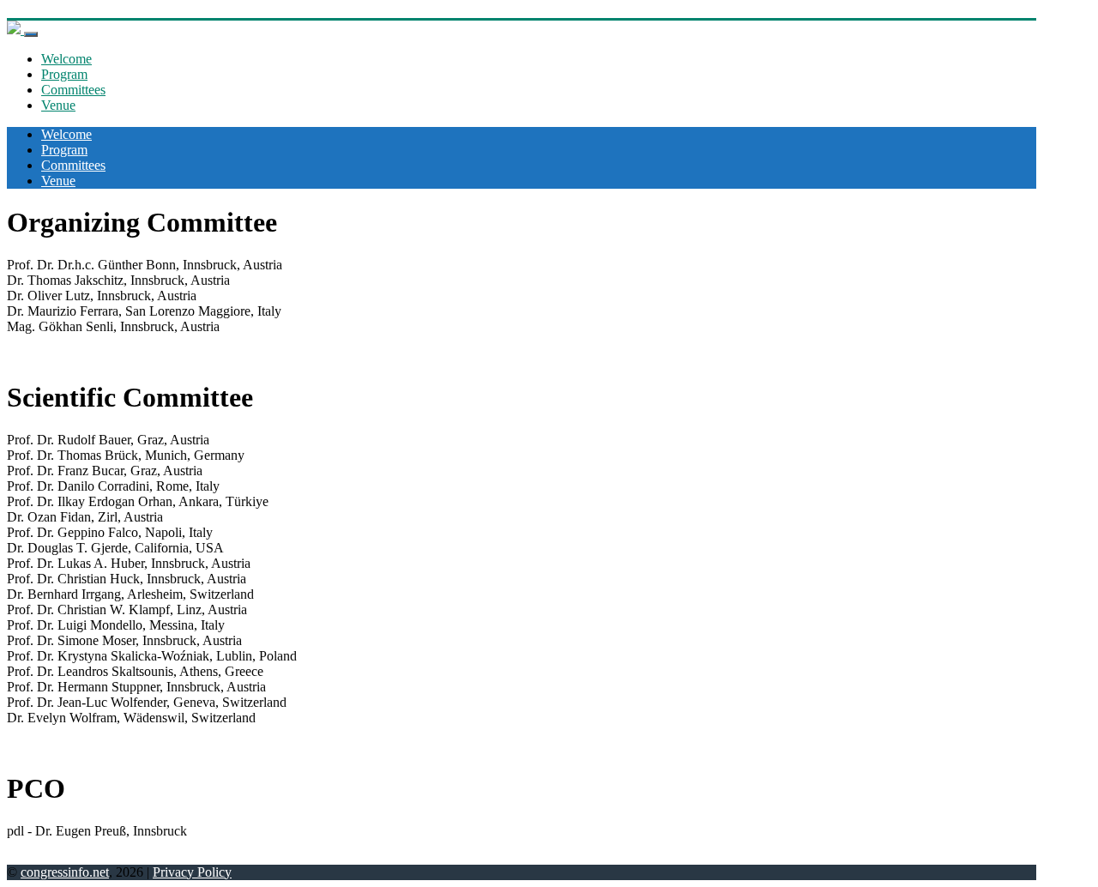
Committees (73, 89)
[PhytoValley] (15, 29)
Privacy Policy (192, 872)
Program (64, 74)
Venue (58, 105)
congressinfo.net (65, 872)
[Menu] (31, 34)
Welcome (66, 58)
